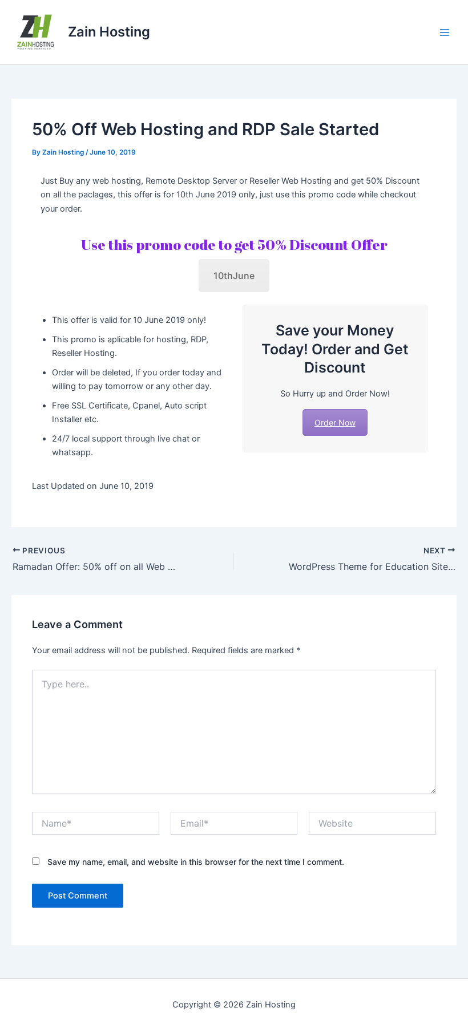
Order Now (335, 422)
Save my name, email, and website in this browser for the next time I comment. (195, 862)
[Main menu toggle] (445, 32)
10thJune (234, 275)
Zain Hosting (109, 31)
